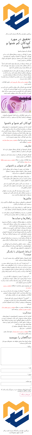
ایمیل (29, 374)
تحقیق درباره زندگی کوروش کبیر (19, 82)
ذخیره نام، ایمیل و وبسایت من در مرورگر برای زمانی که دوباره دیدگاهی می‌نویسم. (16, 390)
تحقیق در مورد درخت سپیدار (20, 331)
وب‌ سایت (28, 381)
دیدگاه (29, 346)
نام (30, 368)
